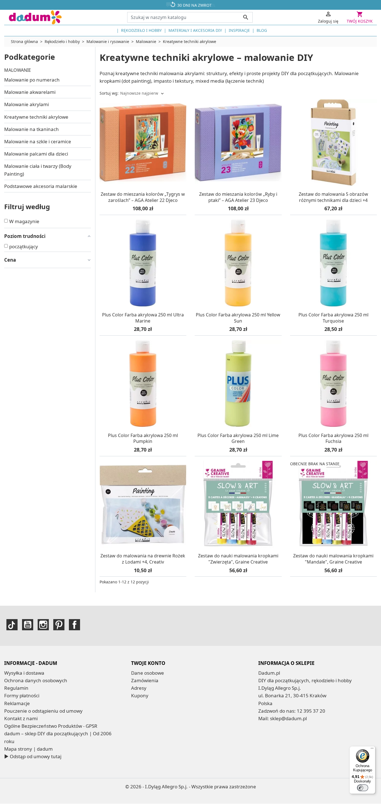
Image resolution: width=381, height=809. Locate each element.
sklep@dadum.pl (288, 718)
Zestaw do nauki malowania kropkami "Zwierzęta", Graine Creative (238, 559)
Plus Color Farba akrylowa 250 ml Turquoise (333, 318)
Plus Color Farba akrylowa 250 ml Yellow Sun (238, 318)
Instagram (43, 624)
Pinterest (58, 624)
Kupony (139, 695)
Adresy (138, 688)
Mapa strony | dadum (28, 749)
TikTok (12, 624)
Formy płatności (21, 695)
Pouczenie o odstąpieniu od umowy (43, 711)
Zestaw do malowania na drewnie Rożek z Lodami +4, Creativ (142, 559)
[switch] (362, 787)
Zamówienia (144, 680)
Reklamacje (17, 703)
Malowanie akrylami (26, 104)
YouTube (27, 624)
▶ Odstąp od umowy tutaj (32, 756)
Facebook (74, 624)
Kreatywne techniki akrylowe (36, 117)
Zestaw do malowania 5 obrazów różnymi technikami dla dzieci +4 (333, 197)
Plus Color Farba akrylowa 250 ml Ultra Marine (143, 318)
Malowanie (17, 70)
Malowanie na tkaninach (31, 129)
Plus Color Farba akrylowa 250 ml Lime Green (238, 438)
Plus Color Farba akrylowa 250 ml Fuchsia (333, 438)
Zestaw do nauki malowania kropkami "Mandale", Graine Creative (333, 559)
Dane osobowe (147, 673)
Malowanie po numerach (32, 80)
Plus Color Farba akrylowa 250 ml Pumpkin (143, 438)
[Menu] (372, 749)
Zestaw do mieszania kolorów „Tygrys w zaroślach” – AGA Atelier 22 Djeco (143, 197)
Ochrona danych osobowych (35, 680)
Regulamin (16, 688)
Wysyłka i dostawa (24, 673)
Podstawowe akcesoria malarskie (40, 186)
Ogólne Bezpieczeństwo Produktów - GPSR (50, 726)
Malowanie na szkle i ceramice (37, 141)
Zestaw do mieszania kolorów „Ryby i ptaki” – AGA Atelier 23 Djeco (238, 197)
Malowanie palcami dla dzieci (36, 154)
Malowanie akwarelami (30, 92)
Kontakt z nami (21, 718)
